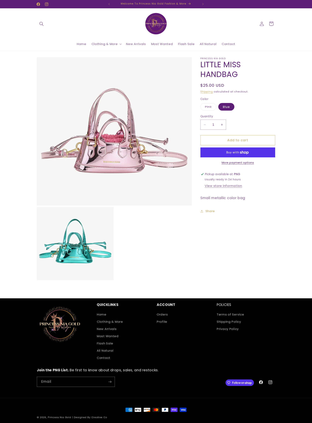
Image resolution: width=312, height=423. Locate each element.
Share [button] (210, 211)
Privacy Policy (228, 329)
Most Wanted (108, 336)
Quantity (206, 116)
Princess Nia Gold (59, 417)
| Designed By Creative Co (89, 417)
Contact (103, 358)
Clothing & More (110, 321)
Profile (162, 321)
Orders (162, 314)
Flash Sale (105, 343)
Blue (226, 107)
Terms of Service (230, 314)
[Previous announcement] (109, 4)
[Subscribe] (110, 382)
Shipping (206, 91)
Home (101, 314)
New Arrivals (107, 329)
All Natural (105, 350)
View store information (223, 186)
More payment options (238, 162)
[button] (41, 24)
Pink (210, 107)
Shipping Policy (229, 321)
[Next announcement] (203, 4)
